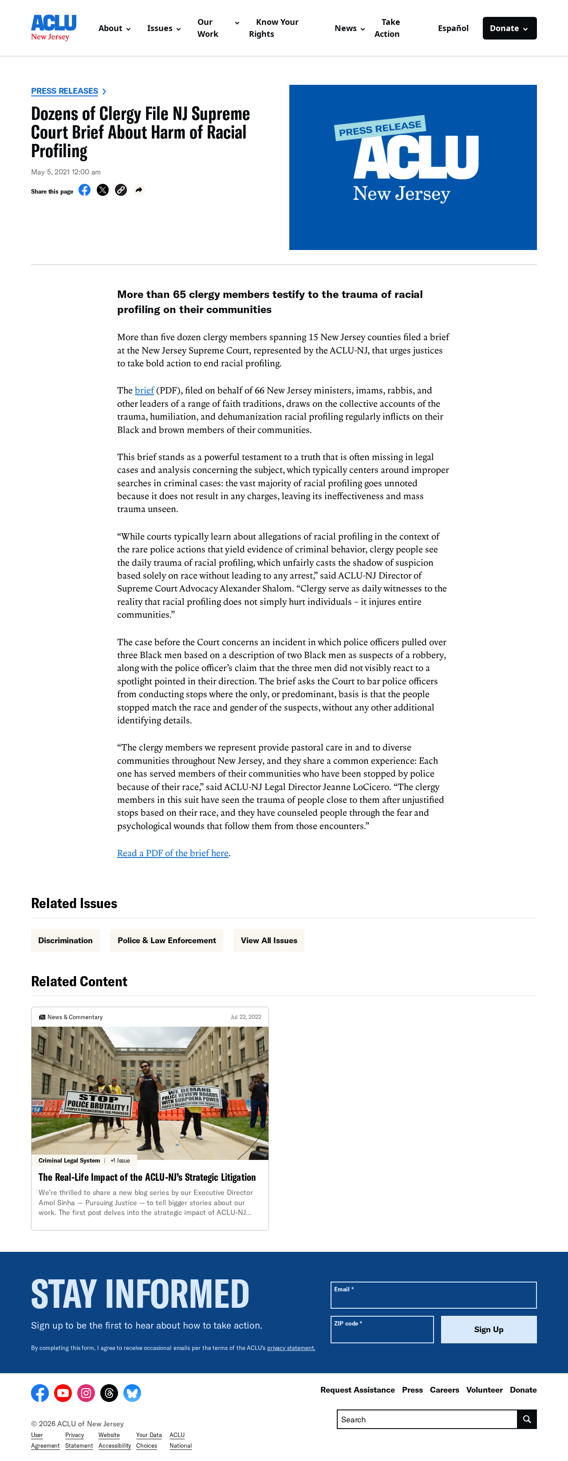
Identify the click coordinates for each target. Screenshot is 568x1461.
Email (343, 1289)
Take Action (387, 27)
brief (144, 390)
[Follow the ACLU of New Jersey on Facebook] (40, 1394)
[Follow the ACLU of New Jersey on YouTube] (63, 1394)
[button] (121, 191)
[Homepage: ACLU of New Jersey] (61, 28)
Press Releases (64, 90)
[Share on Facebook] (85, 193)
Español (453, 28)
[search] (527, 1419)
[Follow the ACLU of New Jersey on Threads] (109, 1394)
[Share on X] (103, 193)
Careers (444, 1389)
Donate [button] (504, 28)
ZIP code (348, 1323)
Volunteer (484, 1389)
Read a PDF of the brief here (173, 852)
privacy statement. (291, 1347)
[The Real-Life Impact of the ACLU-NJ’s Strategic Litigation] (150, 1118)
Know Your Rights (274, 27)
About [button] (110, 28)
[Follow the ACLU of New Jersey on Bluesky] (132, 1394)
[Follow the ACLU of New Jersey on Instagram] (86, 1394)
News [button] (346, 28)
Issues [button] (160, 28)
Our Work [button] (207, 27)
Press (412, 1389)
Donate (523, 1389)
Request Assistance (357, 1389)
